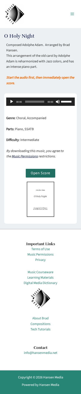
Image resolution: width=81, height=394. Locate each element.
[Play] (12, 102)
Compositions (40, 323)
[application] (40, 102)
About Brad (40, 318)
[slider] (67, 101)
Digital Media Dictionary (40, 282)
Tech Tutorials (40, 329)
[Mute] (58, 102)
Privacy (40, 259)
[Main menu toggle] (72, 14)
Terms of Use (40, 249)
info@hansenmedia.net (40, 352)
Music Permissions (25, 156)
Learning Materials (40, 277)
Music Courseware (40, 272)
